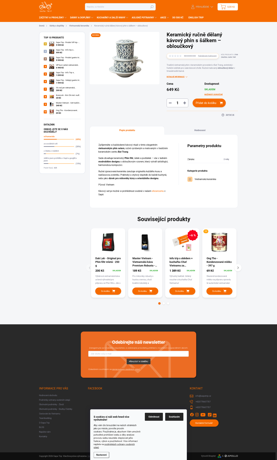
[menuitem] (53, 18)
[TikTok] (209, 415)
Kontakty (43, 436)
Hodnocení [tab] (199, 130)
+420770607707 (202, 402)
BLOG (41, 427)
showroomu (158, 191)
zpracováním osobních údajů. (126, 369)
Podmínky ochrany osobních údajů (54, 400)
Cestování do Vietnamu (49, 414)
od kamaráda (49, 136)
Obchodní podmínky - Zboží (51, 404)
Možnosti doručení (213, 95)
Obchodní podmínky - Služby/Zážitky (55, 409)
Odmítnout (153, 416)
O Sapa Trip (44, 423)
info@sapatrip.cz (203, 396)
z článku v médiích (51, 151)
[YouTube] (203, 415)
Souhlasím (174, 416)
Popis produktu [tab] (127, 130)
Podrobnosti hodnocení (207, 56)
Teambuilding (45, 418)
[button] (159, 303)
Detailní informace (176, 77)
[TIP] (219, 242)
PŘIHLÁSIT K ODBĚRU (138, 361)
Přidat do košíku (206, 103)
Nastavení (101, 455)
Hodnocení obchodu (48, 395)
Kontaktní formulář (204, 423)
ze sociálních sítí (50, 144)
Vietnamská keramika (205, 179)
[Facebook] (192, 415)
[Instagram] (197, 415)
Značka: (228, 57)
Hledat (152, 7)
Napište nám (45, 432)
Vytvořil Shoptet (208, 456)
